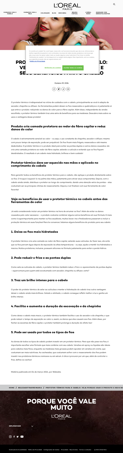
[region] (62, 59)
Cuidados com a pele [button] (30, 13)
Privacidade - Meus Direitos (69, 449)
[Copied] (63, 89)
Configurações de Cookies (51, 449)
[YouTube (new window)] (22, 437)
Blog (54, 13)
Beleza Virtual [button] (75, 13)
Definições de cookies (53, 67)
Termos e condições (85, 449)
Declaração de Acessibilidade (18, 449)
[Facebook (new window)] (14, 437)
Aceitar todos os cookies (73, 68)
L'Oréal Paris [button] (88, 13)
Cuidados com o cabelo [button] (10, 13)
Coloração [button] (45, 13)
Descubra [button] (62, 13)
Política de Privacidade (35, 449)
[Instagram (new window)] (10, 436)
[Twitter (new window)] (18, 437)
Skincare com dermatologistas (103, 13)
